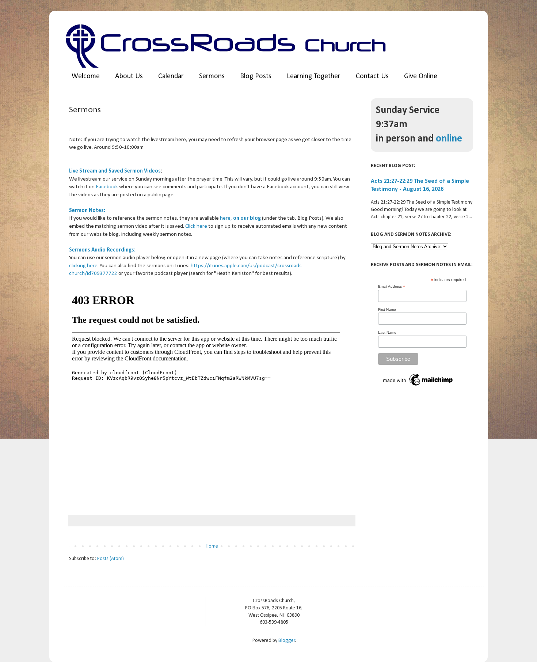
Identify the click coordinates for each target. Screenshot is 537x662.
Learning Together (313, 76)
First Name (387, 309)
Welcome (86, 76)
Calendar (171, 76)
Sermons (212, 76)
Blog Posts (255, 76)
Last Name (387, 332)
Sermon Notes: (87, 210)
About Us (129, 76)
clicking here (83, 266)
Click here (196, 226)
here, (240, 218)
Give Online (420, 76)
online (449, 139)
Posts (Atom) (110, 558)
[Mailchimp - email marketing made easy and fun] (418, 386)
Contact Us (372, 76)
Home (212, 546)
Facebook (107, 187)
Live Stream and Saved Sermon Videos (115, 171)
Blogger (286, 640)
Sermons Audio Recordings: (102, 250)
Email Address (391, 286)
